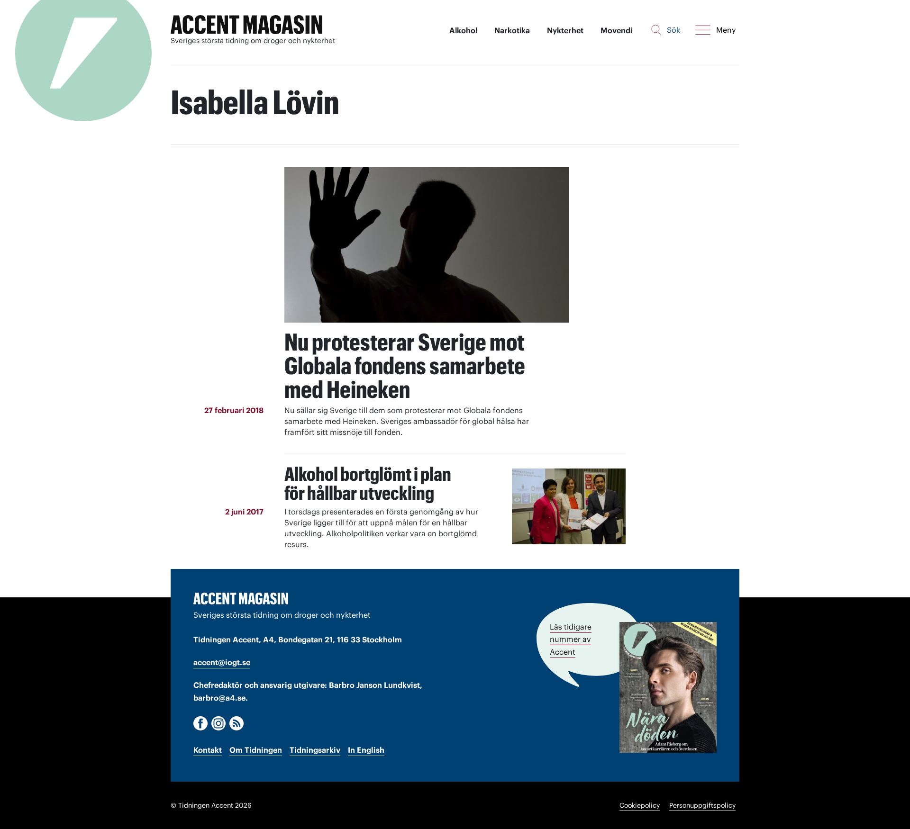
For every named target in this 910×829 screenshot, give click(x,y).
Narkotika (512, 30)
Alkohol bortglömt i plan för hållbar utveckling (367, 483)
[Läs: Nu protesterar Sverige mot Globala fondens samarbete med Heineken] (426, 245)
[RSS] (236, 723)
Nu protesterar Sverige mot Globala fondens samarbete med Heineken (404, 366)
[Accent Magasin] (246, 25)
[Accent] (240, 598)
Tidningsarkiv (315, 750)
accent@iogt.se (221, 662)
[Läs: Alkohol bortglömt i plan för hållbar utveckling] (569, 506)
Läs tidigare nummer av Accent (571, 639)
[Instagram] (218, 723)
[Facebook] (200, 723)
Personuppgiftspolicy (702, 805)
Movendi (616, 30)
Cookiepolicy (639, 805)
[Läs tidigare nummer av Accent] (668, 687)
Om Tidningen (255, 750)
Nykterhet (565, 30)
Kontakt (207, 750)
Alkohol (463, 30)
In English (366, 750)
